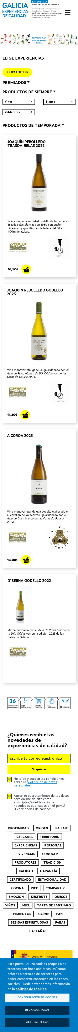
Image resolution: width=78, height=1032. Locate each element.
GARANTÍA (48, 871)
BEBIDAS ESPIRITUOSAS (29, 922)
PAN (59, 914)
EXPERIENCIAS (26, 845)
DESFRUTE (39, 897)
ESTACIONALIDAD (52, 880)
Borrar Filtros (17, 72)
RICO (34, 888)
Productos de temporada (31, 126)
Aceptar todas (37, 1022)
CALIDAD (26, 871)
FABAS (60, 922)
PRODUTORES (25, 862)
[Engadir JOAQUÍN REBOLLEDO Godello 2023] (25, 415)
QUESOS (60, 897)
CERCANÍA (24, 837)
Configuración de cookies (37, 997)
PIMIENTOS (22, 914)
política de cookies (31, 989)
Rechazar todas (37, 1010)
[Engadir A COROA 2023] (26, 560)
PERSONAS (52, 845)
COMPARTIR (55, 888)
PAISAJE (61, 828)
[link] (32, 9)
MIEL (26, 905)
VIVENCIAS (26, 854)
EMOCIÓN (16, 897)
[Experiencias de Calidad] (15, 8)
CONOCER (50, 854)
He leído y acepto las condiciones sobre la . (39, 782)
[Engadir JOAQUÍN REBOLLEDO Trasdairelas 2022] (26, 269)
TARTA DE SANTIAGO (54, 905)
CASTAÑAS (38, 931)
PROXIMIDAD (18, 828)
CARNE (43, 914)
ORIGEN (42, 828)
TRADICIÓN (52, 862)
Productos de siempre (27, 92)
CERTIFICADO (20, 880)
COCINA (17, 888)
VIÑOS (10, 905)
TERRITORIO (49, 837)
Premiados (14, 83)
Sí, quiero (39, 769)
